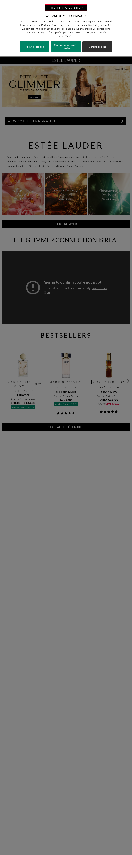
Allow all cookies (35, 46)
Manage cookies (97, 46)
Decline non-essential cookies (66, 47)
